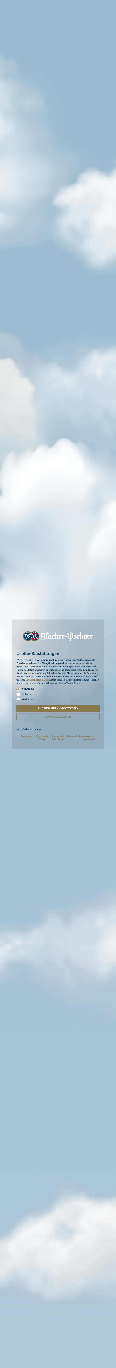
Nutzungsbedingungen (78, 736)
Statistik (26, 694)
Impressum (26, 736)
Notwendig (28, 688)
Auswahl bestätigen (58, 716)
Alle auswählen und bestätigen (58, 708)
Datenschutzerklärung (38, 679)
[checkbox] (18, 689)
